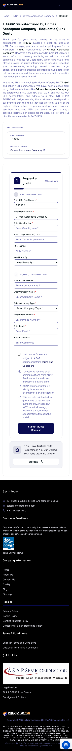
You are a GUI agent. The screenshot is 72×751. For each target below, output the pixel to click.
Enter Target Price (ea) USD (27, 234)
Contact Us (9, 579)
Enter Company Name (25, 292)
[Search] (59, 5)
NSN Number (20, 246)
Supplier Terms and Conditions (19, 642)
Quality (6, 584)
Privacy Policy (10, 611)
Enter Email (20, 326)
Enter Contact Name (24, 280)
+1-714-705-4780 (16, 510)
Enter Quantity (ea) (23, 223)
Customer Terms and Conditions (20, 647)
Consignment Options (14, 697)
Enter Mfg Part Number (25, 200)
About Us (8, 574)
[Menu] (66, 5)
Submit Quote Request (36, 428)
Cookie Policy (10, 615)
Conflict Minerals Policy (15, 620)
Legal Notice (10, 687)
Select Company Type (25, 303)
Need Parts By (21, 257)
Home (6, 15)
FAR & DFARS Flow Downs (17, 692)
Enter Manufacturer (24, 211)
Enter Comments (22, 337)
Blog (5, 589)
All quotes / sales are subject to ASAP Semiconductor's (37, 360)
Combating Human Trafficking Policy (23, 625)
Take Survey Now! (13, 552)
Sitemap (7, 594)
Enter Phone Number (24, 314)
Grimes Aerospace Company (38, 15)
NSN (16, 15)
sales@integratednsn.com (21, 505)
